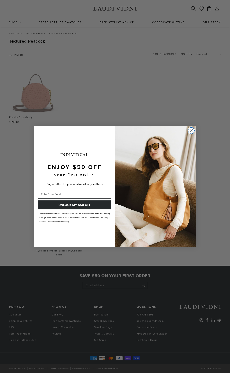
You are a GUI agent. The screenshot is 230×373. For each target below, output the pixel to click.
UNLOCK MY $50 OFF (74, 205)
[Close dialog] (191, 130)
